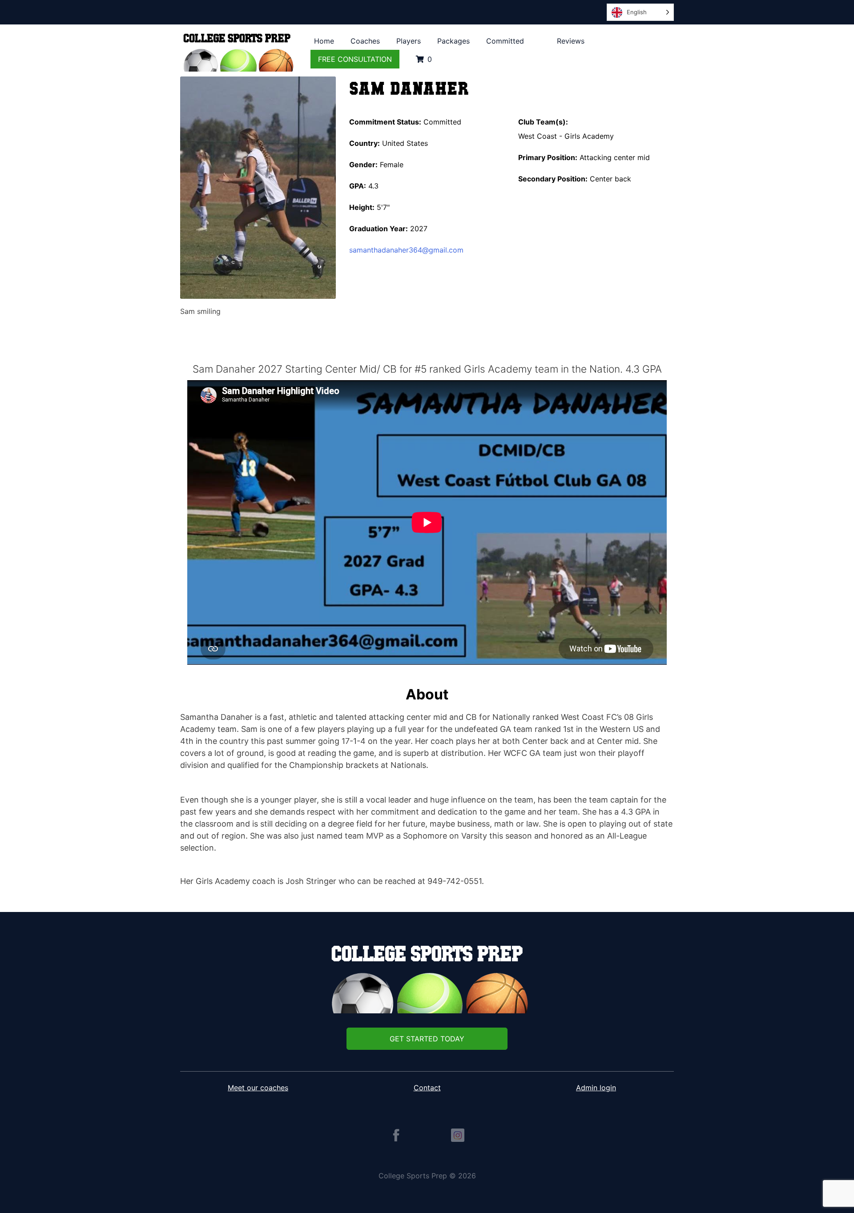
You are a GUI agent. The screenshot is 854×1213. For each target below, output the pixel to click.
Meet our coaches (258, 1087)
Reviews (570, 40)
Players (408, 40)
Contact (427, 1087)
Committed (505, 40)
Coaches (365, 40)
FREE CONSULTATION (355, 59)
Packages (453, 40)
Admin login (596, 1087)
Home (324, 40)
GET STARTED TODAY (427, 1038)
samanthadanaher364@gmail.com (406, 249)
